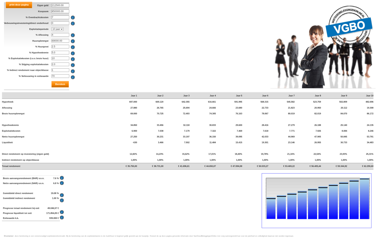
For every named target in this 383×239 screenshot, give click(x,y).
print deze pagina (19, 4)
